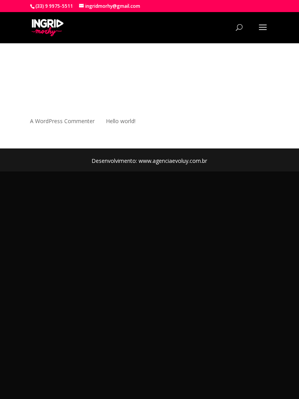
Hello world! (120, 121)
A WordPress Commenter (62, 121)
